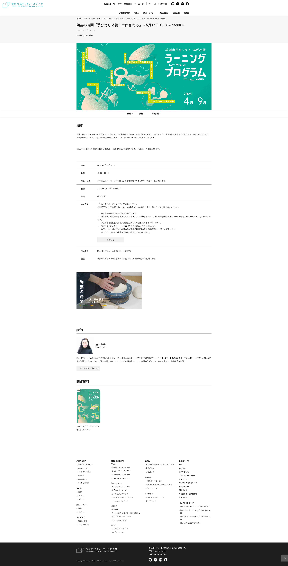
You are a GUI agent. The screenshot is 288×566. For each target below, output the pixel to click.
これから (81, 496)
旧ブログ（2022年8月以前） (190, 523)
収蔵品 (186, 12)
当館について (109, 3)
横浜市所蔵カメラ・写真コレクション (160, 464)
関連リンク (183, 490)
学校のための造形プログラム (122, 497)
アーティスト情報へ (88, 368)
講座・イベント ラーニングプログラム (98, 18)
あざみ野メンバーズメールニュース (159, 484)
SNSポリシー (184, 486)
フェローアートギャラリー (121, 471)
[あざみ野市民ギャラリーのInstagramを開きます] (160, 559)
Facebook (187, 3)
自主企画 (176, 12)
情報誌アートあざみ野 (154, 481)
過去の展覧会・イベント (155, 497)
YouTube (172, 3)
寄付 (120, 3)
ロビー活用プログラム (120, 528)
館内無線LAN (82, 479)
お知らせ (182, 468)
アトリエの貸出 (83, 525)
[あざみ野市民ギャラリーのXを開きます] (155, 560)
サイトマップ (184, 497)
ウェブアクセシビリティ (188, 483)
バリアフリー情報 (84, 472)
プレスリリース (151, 488)
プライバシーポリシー (187, 475)
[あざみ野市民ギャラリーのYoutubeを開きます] (150, 559)
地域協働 (115, 509)
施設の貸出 (164, 12)
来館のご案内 (124, 12)
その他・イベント (118, 532)
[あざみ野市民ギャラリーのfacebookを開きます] (165, 559)
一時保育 (81, 475)
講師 (141, 113)
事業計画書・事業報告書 (188, 494)
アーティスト (151, 501)
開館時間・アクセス (85, 464)
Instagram (182, 3)
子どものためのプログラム (121, 486)
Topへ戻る (283, 558)
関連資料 (155, 113)
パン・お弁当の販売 (119, 520)
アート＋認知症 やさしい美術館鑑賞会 (126, 513)
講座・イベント (149, 12)
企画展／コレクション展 (121, 467)
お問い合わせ (184, 472)
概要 (129, 113)
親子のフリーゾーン (119, 490)
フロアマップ (82, 468)
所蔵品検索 (150, 472)
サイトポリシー (184, 479)
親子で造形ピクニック (120, 494)
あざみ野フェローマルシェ (121, 517)
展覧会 (136, 12)
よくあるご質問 (83, 483)
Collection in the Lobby (120, 478)
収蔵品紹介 (150, 468)
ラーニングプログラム (120, 501)
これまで (81, 499)
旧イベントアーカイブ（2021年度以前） (195, 506)
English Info (159, 3)
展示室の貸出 (82, 521)
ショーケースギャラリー (121, 474)
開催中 (80, 492)
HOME (78, 18)
